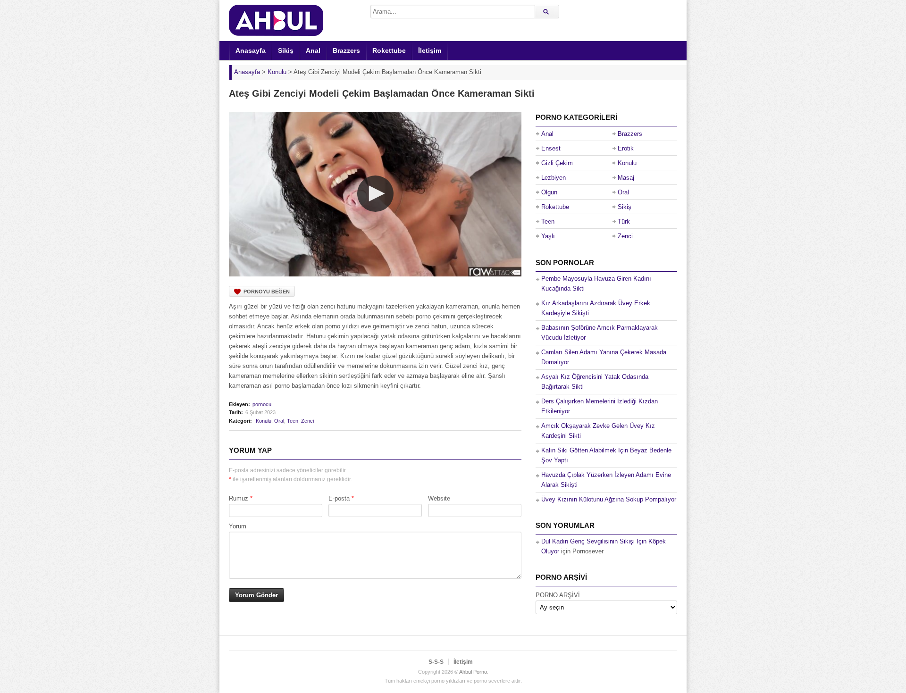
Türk (624, 221)
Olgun (549, 192)
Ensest (551, 148)
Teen (292, 421)
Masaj (626, 177)
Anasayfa (250, 50)
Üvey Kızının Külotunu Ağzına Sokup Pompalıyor (608, 499)
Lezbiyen (553, 177)
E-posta (339, 498)
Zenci (307, 421)
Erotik (626, 148)
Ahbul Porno (473, 672)
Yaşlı (548, 236)
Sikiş (286, 50)
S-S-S (436, 662)
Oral (279, 421)
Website (439, 498)
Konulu (263, 421)
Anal (313, 50)
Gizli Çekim (557, 163)
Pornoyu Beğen (266, 291)
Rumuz (238, 498)
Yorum (237, 526)
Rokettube (389, 50)
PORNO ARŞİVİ (558, 595)
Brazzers (346, 50)
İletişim (429, 50)
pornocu (261, 404)
